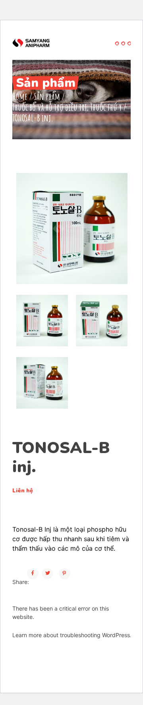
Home (19, 96)
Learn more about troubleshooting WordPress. (71, 635)
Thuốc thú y (106, 107)
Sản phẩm (47, 96)
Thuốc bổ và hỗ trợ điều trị (49, 107)
